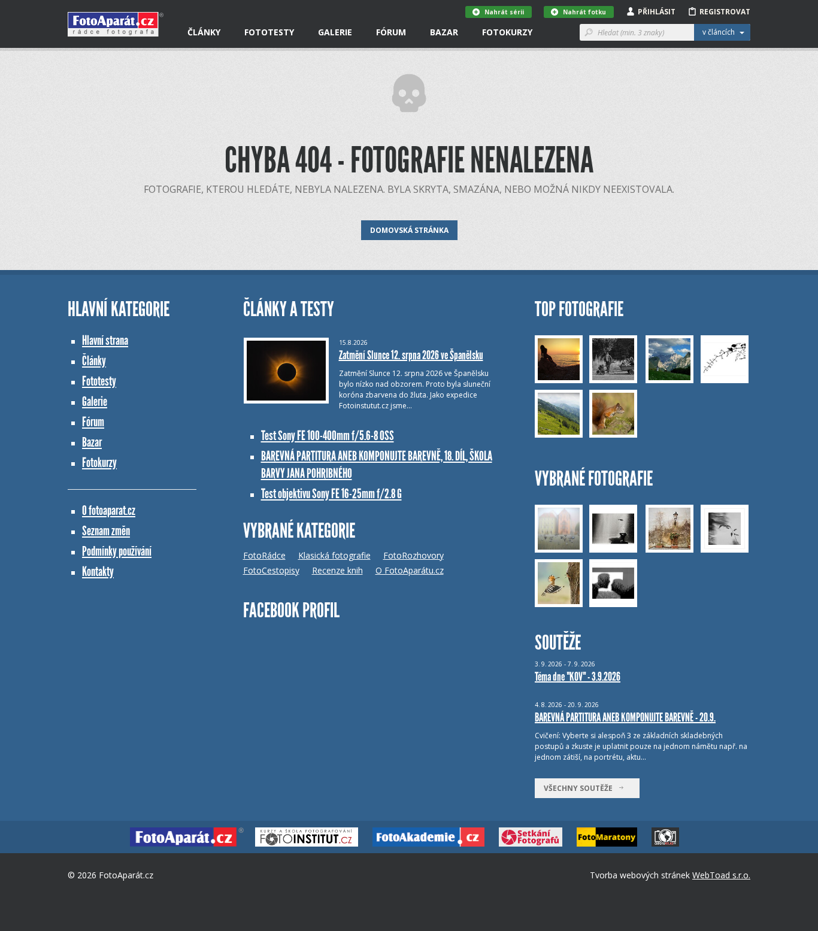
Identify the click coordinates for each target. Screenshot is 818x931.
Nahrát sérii (504, 12)
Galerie (335, 32)
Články (203, 32)
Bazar (444, 32)
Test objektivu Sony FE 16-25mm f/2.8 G (331, 494)
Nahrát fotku (584, 12)
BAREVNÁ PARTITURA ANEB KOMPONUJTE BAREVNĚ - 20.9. (625, 717)
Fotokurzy (507, 32)
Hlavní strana (105, 340)
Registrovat (724, 12)
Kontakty (98, 571)
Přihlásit (656, 12)
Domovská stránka (409, 230)
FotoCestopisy (271, 570)
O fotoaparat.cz (108, 510)
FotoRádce (264, 555)
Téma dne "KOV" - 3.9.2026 (577, 676)
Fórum (391, 32)
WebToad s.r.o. (721, 875)
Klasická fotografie (334, 555)
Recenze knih (337, 570)
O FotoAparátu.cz (409, 570)
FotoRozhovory (413, 555)
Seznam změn (106, 531)
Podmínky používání (117, 551)
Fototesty (269, 32)
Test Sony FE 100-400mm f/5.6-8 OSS (327, 435)
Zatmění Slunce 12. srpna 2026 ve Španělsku (411, 355)
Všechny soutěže (581, 788)
